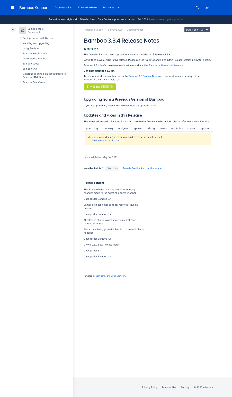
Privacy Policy (149, 387)
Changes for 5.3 (93, 250)
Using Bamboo (31, 48)
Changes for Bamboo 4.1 (97, 238)
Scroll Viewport (118, 276)
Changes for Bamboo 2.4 (97, 198)
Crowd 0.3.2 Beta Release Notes (102, 244)
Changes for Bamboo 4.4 (97, 256)
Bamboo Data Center (34, 82)
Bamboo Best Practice (35, 53)
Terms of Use (169, 387)
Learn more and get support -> (166, 19)
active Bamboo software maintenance (162, 65)
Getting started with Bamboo (38, 38)
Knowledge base (87, 7)
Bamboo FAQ (30, 68)
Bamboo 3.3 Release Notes (144, 76)
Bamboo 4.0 (90, 79)
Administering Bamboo (35, 58)
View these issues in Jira (105, 140)
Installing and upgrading (36, 43)
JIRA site (204, 121)
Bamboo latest (35, 28)
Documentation (63, 7)
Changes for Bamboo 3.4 (97, 214)
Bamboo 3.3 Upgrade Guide (140, 105)
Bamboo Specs (31, 63)
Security (185, 387)
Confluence (100, 276)
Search (197, 7)
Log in (206, 7)
